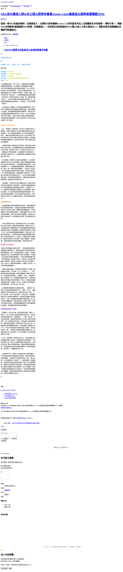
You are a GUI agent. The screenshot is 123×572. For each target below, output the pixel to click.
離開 (10, 568)
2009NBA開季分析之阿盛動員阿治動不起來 (26, 423)
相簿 (5, 38)
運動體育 (15, 34)
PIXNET (48, 547)
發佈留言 (3, 440)
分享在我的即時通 (10, 398)
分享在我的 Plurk (9, 396)
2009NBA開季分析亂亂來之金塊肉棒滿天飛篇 (26, 50)
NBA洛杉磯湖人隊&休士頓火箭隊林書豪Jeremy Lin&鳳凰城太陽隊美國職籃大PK (53, 14)
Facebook (3, 390)
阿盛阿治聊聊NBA (7, 408)
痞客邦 (19, 418)
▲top (2, 426)
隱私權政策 (72, 547)
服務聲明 (78, 547)
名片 (5, 42)
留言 (23, 418)
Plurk (8, 390)
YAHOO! (13, 390)
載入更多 (3, 429)
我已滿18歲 (4, 568)
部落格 (6, 40)
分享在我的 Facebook (10, 393)
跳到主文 (3, 19)
